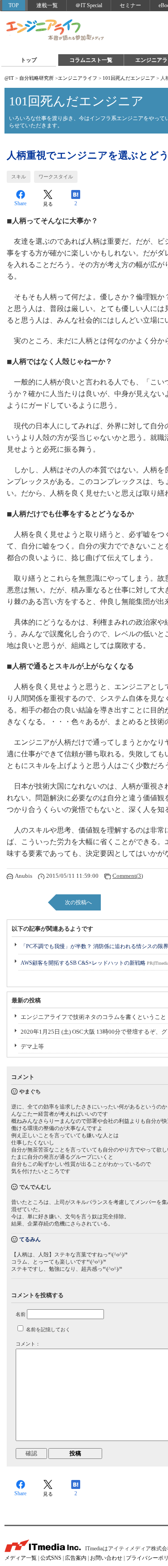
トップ (29, 60)
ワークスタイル (56, 176)
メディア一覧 (20, 1558)
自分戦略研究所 (36, 78)
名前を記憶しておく (48, 1329)
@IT (9, 78)
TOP (14, 5)
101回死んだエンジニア (129, 78)
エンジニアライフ (55, 30)
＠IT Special (88, 5)
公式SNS (50, 1558)
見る (48, 204)
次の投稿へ (78, 902)
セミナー (130, 5)
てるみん (30, 1239)
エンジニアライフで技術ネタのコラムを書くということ (93, 1017)
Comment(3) (127, 875)
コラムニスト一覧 (90, 60)
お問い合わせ (106, 1558)
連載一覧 (47, 5)
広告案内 (75, 1558)
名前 (21, 1314)
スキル (18, 176)
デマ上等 (32, 1046)
